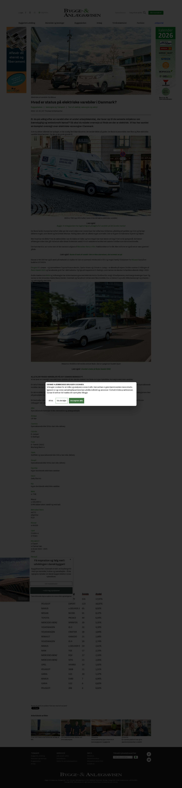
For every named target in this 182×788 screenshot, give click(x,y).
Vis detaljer (61, 401)
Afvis (51, 401)
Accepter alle (76, 401)
